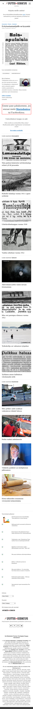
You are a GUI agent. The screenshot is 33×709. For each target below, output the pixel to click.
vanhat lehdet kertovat (16, 73)
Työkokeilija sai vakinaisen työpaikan (15, 346)
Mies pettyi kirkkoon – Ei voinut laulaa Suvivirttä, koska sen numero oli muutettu (21, 570)
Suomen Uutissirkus (11, 640)
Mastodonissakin (17, 663)
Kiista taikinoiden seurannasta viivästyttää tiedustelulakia (12, 500)
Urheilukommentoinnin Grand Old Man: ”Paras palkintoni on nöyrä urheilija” (20, 517)
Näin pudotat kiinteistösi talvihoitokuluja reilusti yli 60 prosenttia (16, 164)
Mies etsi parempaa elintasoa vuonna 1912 (15, 316)
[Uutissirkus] (8, 611)
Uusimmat (14, 24)
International (16, 637)
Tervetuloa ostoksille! (16, 130)
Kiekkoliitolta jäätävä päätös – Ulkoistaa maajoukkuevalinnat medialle (20, 577)
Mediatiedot (10, 636)
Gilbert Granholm (6, 95)
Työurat (9, 24)
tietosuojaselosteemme (16, 662)
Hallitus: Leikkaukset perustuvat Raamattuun (19, 562)
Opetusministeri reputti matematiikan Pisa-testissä (21, 585)
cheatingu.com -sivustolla (17, 649)
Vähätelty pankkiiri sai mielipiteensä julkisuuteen (15, 469)
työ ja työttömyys (6, 73)
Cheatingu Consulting (22, 640)
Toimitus (15, 636)
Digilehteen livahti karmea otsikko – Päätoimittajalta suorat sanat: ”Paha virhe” (21, 547)
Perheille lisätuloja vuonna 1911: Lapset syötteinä (16, 195)
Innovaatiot (4, 24)
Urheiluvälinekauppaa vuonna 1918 (14, 224)
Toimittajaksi (21, 636)
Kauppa (26, 636)
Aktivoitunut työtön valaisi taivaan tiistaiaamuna (14, 286)
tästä (24, 14)
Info (6, 636)
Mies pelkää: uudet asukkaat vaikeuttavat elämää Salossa (12, 410)
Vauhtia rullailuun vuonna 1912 (13, 253)
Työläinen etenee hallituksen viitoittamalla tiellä (12, 376)
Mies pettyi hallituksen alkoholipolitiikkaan (21, 554)
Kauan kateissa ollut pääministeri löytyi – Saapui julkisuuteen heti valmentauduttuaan (21, 532)
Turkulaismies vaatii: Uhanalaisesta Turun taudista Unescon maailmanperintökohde (21, 540)
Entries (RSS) (8, 651)
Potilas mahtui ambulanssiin (12, 439)
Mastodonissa (23, 109)
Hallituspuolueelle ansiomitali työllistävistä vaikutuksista (21, 525)
